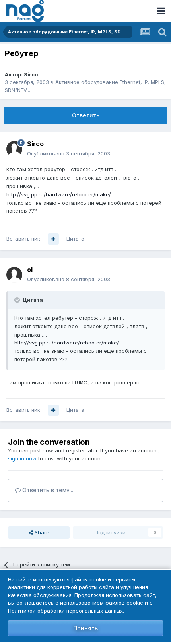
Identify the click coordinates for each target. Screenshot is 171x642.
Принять (85, 628)
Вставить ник (23, 238)
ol (30, 270)
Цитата (75, 238)
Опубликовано (68, 153)
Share (41, 532)
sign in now (22, 458)
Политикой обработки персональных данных (65, 610)
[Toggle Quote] (17, 300)
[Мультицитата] (53, 239)
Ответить (85, 115)
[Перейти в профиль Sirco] (14, 149)
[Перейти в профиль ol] (14, 275)
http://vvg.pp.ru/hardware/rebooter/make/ (58, 194)
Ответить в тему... (47, 490)
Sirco (31, 74)
